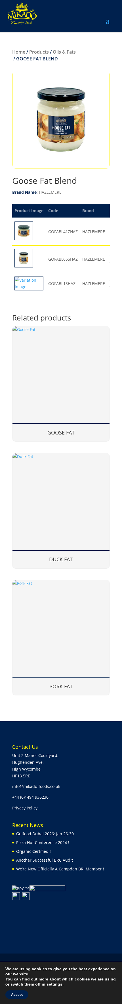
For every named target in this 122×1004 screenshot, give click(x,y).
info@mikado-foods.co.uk (36, 786)
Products (39, 52)
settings (54, 984)
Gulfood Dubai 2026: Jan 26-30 (45, 833)
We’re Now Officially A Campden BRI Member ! (60, 869)
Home (18, 52)
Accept (17, 995)
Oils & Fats (64, 52)
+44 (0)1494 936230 (30, 797)
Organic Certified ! (33, 851)
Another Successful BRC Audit (44, 860)
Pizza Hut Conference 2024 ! (42, 842)
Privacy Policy (24, 808)
